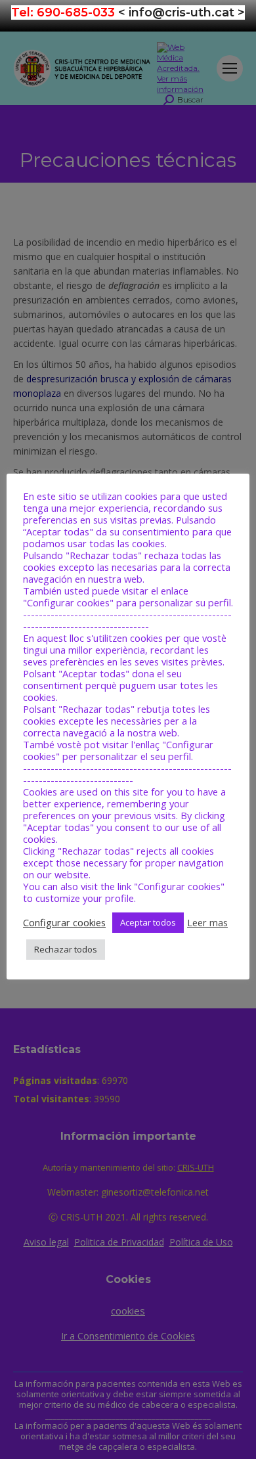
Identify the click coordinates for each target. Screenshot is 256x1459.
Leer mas (207, 922)
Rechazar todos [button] (65, 949)
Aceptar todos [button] (148, 922)
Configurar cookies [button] (64, 922)
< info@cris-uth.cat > (181, 12)
